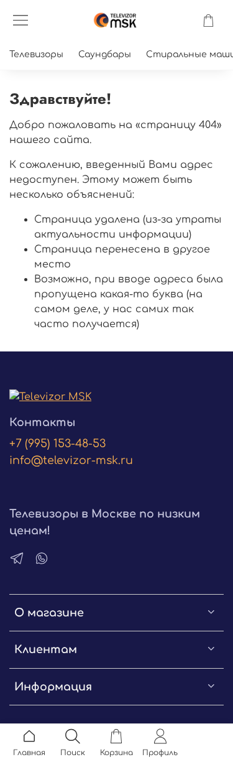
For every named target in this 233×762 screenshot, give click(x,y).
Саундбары (104, 54)
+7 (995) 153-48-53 (57, 443)
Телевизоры (36, 54)
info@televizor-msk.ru (71, 460)
